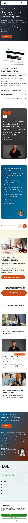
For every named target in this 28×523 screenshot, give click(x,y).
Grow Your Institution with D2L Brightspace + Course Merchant (14, 332)
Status (2, 499)
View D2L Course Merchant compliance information (14, 293)
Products (3, 484)
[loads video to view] (14, 151)
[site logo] (4, 3)
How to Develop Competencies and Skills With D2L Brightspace (13, 391)
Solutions (3, 490)
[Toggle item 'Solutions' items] (7, 490)
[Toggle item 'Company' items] (7, 487)
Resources (4, 493)
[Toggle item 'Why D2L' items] (7, 481)
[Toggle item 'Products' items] (7, 484)
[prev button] (5, 113)
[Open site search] (21, 2)
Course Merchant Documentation (13, 277)
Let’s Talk (6, 36)
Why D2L (3, 481)
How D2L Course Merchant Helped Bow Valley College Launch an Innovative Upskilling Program (13, 359)
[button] (3, 504)
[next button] (9, 113)
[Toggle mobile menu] (25, 2)
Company (3, 487)
